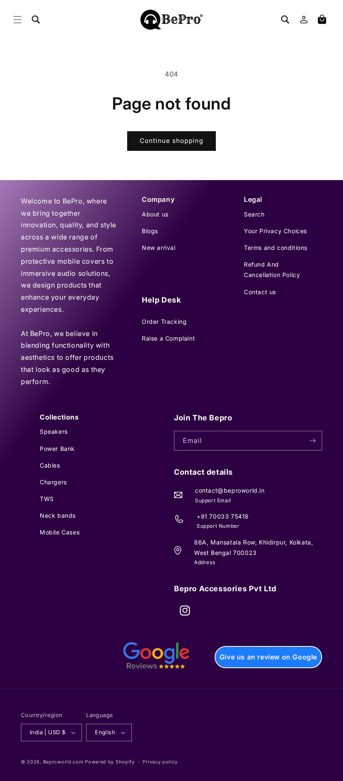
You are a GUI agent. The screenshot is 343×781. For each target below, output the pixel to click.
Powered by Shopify (110, 762)
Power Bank (57, 448)
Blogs (150, 230)
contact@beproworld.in (230, 490)
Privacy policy (160, 762)
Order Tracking (164, 321)
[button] (17, 19)
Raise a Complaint (168, 338)
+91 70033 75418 (223, 516)
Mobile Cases (59, 532)
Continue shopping (171, 141)
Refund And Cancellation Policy (272, 269)
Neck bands (58, 515)
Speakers (54, 431)
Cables (50, 465)
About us (155, 214)
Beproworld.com (63, 762)
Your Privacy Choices (275, 230)
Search (254, 214)
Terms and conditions (275, 247)
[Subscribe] (312, 440)
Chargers (53, 482)
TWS (47, 498)
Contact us (260, 291)
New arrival (159, 247)
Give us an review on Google (268, 657)
